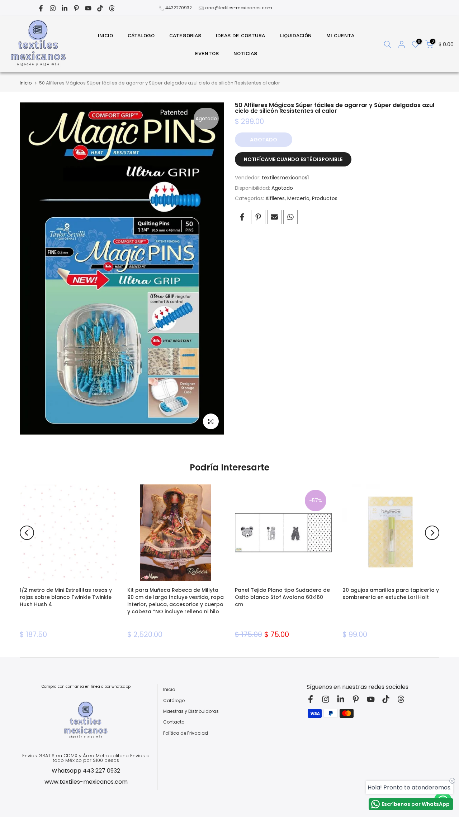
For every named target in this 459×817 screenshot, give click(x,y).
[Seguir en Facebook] (41, 8)
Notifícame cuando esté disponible (293, 159)
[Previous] (27, 533)
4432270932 (178, 8)
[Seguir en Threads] (112, 8)
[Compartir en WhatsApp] (290, 217)
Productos (324, 198)
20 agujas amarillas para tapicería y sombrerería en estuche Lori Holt (390, 593)
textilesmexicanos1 (285, 177)
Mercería (298, 198)
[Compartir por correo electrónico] (274, 217)
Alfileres (275, 198)
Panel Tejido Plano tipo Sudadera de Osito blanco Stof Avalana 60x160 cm (282, 597)
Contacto (173, 722)
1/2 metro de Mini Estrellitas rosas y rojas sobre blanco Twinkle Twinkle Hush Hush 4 (66, 597)
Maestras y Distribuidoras (191, 711)
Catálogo (174, 701)
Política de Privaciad (185, 733)
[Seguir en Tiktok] (100, 8)
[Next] (432, 533)
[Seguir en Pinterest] (76, 8)
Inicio (26, 83)
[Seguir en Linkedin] (64, 8)
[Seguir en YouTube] (88, 8)
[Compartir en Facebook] (242, 217)
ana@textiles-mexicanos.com (238, 8)
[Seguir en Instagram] (52, 8)
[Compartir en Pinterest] (258, 217)
